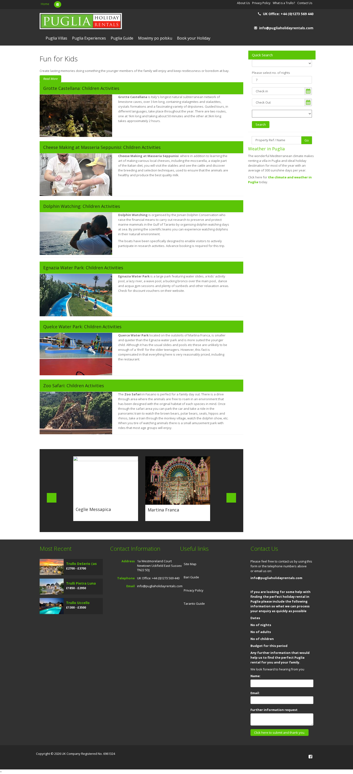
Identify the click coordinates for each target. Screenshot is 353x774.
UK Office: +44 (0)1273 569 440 (288, 14)
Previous (51, 498)
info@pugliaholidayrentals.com (286, 28)
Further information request (274, 710)
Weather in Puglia (266, 149)
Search (261, 124)
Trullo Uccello (78, 602)
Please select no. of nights (271, 72)
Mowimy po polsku (155, 38)
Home (45, 4)
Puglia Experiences (89, 38)
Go (306, 140)
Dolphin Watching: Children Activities (81, 206)
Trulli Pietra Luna (81, 583)
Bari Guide (191, 577)
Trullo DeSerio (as (81, 563)
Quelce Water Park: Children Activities (82, 326)
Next (231, 498)
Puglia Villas (56, 38)
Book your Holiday (193, 38)
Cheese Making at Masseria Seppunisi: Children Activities (102, 147)
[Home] (81, 22)
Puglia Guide (122, 38)
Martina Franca (163, 510)
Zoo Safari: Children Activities (73, 385)
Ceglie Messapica (93, 509)
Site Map (190, 564)
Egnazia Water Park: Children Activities (83, 267)
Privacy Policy (193, 590)
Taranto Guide (194, 603)
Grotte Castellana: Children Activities (81, 88)
